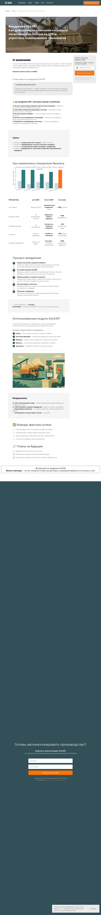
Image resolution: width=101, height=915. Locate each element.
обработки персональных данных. (54, 780)
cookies (61, 908)
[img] (8, 3)
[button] (91, 2)
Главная (7, 11)
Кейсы (14, 11)
